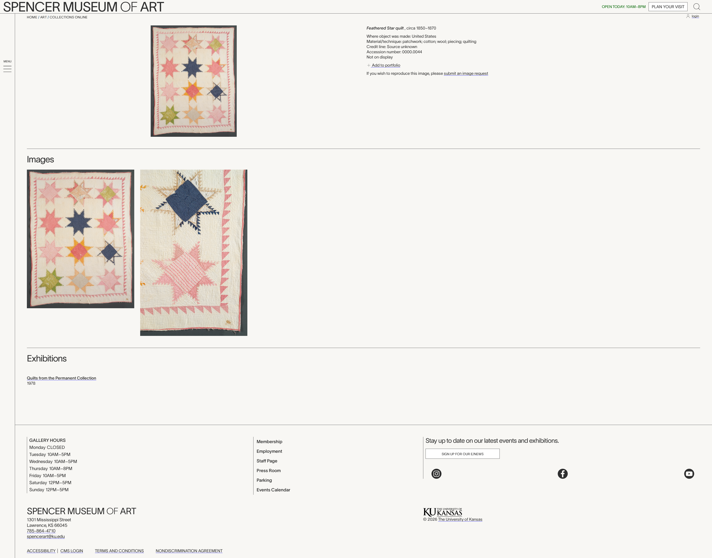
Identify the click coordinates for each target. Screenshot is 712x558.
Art (44, 17)
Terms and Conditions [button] (119, 551)
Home (32, 17)
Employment (269, 451)
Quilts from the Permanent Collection (61, 378)
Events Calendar (273, 489)
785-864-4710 (41, 530)
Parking (264, 480)
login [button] (695, 16)
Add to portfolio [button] (385, 65)
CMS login (71, 551)
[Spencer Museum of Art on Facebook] (563, 474)
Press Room (269, 470)
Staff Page (267, 460)
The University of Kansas (460, 519)
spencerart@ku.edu (46, 536)
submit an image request (466, 73)
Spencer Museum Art (81, 511)
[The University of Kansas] (442, 512)
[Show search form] (696, 6)
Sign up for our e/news (463, 454)
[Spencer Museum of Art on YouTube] (689, 474)
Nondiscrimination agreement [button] (189, 551)
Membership (269, 441)
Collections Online (69, 17)
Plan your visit (668, 6)
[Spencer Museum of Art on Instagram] (436, 474)
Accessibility (41, 551)
